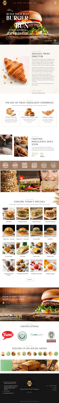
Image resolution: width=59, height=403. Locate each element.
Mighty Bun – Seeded (8, 239)
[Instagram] (31, 392)
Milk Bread (8, 221)
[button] (55, 3)
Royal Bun (50, 239)
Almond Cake (8, 256)
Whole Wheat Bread (50, 221)
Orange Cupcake (50, 273)
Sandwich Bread (36, 221)
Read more (9, 217)
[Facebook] (28, 392)
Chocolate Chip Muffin (22, 273)
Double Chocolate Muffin (8, 274)
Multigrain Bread (22, 221)
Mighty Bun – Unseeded (23, 239)
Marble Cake (50, 256)
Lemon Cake (36, 256)
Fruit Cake (22, 256)
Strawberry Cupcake (36, 273)
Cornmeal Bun (36, 239)
